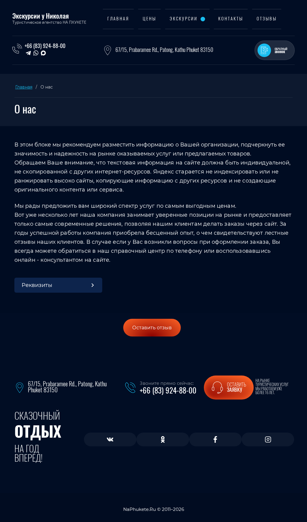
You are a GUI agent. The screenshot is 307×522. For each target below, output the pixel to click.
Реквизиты (37, 285)
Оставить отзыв (152, 327)
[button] (275, 50)
